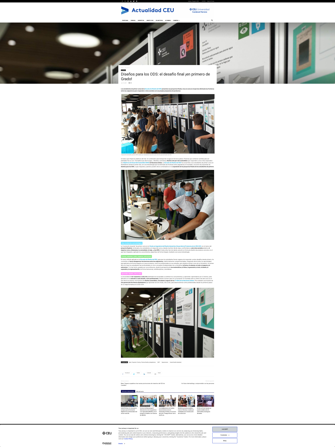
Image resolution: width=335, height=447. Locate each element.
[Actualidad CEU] (167, 10)
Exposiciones (165, 362)
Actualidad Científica (126, 406)
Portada (125, 20)
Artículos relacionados (128, 391)
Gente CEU (150, 20)
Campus (175, 20)
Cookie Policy (128, 438)
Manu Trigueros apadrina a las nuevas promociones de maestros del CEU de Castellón (143, 384)
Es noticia (159, 20)
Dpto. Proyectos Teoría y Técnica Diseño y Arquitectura (142, 362)
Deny (224, 440)
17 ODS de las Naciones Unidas (184, 280)
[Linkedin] (131, 1)
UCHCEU (204, 1)
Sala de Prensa (210, 1)
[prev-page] (122, 419)
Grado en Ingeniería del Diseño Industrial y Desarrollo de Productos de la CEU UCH (175, 246)
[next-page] (125, 419)
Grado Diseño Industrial (175, 362)
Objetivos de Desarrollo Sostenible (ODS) (136, 163)
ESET (159, 362)
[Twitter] (133, 1)
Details (120, 443)
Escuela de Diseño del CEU (153, 89)
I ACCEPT (225, 429)
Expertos (141, 20)
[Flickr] (125, 1)
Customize (224, 435)
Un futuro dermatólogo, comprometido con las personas (197, 383)
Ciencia (133, 20)
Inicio (122, 67)
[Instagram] (128, 1)
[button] (212, 20)
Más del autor (140, 391)
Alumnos (180, 406)
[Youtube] (136, 1)
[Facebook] (122, 1)
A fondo (168, 20)
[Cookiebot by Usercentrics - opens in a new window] (107, 443)
